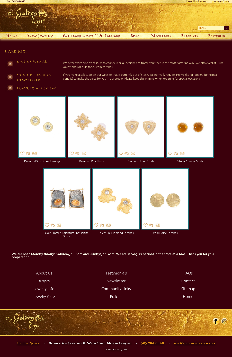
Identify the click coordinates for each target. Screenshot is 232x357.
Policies (116, 296)
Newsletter (116, 281)
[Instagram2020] (224, 324)
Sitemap (188, 289)
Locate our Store (220, 1)
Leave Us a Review (196, 1)
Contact (188, 281)
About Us (44, 273)
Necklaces (161, 35)
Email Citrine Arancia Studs (182, 153)
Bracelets (189, 35)
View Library (28, 153)
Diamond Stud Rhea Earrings (42, 161)
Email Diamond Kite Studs (84, 153)
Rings (135, 35)
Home (11, 35)
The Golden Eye (106, 18)
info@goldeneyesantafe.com (194, 343)
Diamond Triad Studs (141, 161)
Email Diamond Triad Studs (133, 153)
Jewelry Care (44, 296)
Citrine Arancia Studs (190, 161)
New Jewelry (40, 35)
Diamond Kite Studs (91, 161)
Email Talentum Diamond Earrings (108, 225)
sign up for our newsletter (34, 77)
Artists (44, 281)
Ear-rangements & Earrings (91, 35)
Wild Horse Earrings (165, 233)
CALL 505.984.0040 (16, 1)
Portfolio (216, 35)
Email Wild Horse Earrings (157, 225)
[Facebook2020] (215, 324)
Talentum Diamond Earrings (116, 233)
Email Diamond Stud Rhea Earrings (34, 153)
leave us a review (36, 87)
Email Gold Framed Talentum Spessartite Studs (59, 225)
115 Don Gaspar (28, 343)
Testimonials (116, 273)
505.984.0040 (152, 343)
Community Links (116, 289)
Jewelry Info (44, 289)
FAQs (188, 273)
